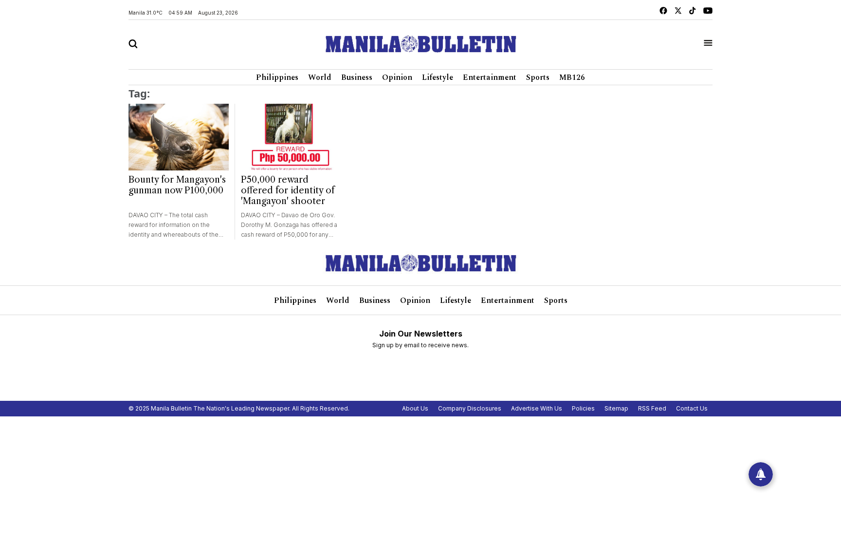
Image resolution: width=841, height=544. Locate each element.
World (319, 77)
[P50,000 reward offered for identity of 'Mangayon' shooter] (291, 137)
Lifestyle (437, 77)
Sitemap (616, 408)
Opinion (397, 77)
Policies (583, 408)
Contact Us (692, 408)
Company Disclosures (469, 408)
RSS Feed (652, 408)
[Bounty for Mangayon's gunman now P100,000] (178, 137)
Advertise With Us (536, 408)
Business (356, 77)
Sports (537, 77)
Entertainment (489, 77)
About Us (415, 408)
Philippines (277, 77)
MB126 (572, 77)
